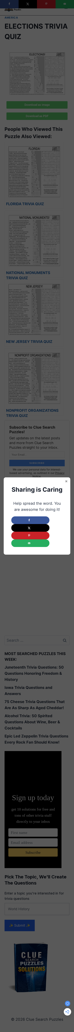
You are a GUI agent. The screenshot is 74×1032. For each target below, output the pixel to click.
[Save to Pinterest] (30, 535)
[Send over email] (30, 543)
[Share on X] (30, 528)
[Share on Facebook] (30, 520)
